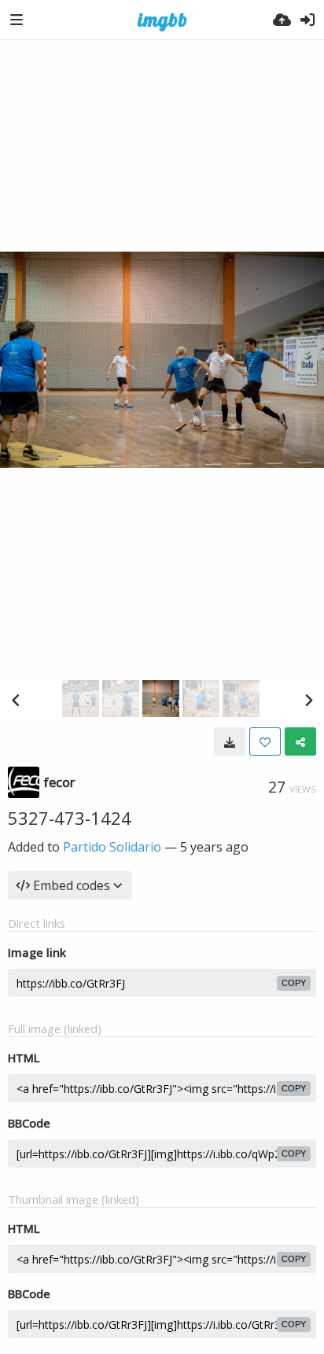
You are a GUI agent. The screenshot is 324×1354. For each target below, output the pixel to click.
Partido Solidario (112, 846)
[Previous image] (15, 700)
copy (294, 983)
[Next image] (308, 700)
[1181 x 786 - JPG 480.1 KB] (229, 741)
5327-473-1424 (69, 818)
